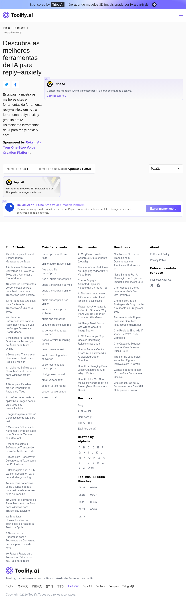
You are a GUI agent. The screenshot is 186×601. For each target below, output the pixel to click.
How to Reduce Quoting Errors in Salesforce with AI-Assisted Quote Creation (92, 354)
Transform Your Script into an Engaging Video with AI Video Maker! (93, 270)
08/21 (82, 509)
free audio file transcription (49, 271)
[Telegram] (158, 285)
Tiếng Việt (128, 586)
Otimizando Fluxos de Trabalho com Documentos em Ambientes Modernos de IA (128, 261)
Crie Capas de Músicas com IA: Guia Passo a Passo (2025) (127, 347)
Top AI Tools (85, 422)
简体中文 (23, 586)
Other (91, 468)
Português (73, 586)
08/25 (93, 502)
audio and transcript (53, 319)
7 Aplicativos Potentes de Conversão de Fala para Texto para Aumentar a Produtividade (20, 272)
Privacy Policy (158, 260)
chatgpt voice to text (53, 374)
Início (6, 27)
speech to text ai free (54, 391)
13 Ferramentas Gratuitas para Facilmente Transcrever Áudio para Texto (21, 306)
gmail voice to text (52, 380)
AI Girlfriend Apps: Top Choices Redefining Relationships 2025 (91, 339)
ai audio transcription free (56, 324)
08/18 (93, 509)
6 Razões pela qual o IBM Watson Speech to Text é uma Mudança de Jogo (20, 473)
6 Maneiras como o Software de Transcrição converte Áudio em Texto (20, 447)
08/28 (82, 494)
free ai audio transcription (56, 279)
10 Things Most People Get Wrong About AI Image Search (91, 326)
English (10, 586)
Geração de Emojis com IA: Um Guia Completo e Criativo (128, 373)
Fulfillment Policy (159, 254)
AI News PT (84, 411)
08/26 (82, 502)
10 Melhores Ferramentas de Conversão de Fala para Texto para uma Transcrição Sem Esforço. (21, 289)
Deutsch (100, 586)
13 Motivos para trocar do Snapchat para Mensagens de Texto (20, 257)
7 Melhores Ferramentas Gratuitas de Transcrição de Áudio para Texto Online (20, 343)
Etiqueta (20, 27)
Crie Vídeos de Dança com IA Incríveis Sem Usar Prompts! (126, 291)
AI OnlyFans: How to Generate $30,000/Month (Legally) (92, 257)
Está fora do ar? (87, 428)
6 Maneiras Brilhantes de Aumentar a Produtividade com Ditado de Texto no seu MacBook (21, 432)
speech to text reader (54, 385)
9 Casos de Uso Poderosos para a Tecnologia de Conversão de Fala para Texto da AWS (20, 540)
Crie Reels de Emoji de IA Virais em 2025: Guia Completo (128, 334)
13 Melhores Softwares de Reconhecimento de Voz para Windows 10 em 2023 (21, 373)
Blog (80, 405)
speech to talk (50, 397)
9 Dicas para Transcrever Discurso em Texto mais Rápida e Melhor (20, 358)
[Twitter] (152, 285)
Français (114, 586)
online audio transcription (56, 263)
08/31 (82, 487)
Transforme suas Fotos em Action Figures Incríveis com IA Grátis (127, 360)
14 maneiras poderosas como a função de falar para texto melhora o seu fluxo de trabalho (20, 488)
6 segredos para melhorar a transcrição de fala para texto (21, 417)
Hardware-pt (85, 417)
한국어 (49, 586)
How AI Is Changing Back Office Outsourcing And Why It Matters (92, 369)
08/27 (93, 494)
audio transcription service (57, 284)
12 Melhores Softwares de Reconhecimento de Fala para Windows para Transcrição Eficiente (21, 505)
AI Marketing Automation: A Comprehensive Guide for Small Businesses (92, 297)
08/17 (82, 516)
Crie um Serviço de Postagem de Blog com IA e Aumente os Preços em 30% (129, 306)
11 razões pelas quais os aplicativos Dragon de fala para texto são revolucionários (21, 402)
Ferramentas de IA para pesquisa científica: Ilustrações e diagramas (127, 320)
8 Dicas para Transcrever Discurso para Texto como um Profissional (21, 460)
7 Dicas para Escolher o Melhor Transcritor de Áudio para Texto (19, 387)
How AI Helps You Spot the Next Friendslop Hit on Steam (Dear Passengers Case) (93, 384)
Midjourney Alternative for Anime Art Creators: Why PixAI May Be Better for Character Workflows (92, 312)
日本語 (60, 586)
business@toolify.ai (161, 279)
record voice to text (53, 349)
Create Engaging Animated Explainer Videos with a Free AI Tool (93, 283)
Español (87, 586)
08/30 (93, 487)
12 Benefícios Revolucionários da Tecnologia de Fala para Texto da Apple (20, 522)
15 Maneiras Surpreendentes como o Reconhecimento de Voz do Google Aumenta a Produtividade (20, 324)
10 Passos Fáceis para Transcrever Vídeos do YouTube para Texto (19, 557)
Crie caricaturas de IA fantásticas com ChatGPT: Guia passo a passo (129, 386)
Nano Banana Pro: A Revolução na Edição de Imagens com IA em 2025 (128, 278)
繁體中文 (37, 586)
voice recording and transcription (53, 366)
